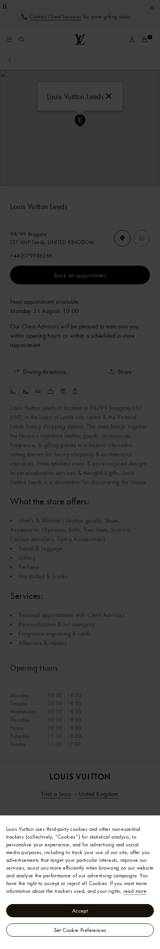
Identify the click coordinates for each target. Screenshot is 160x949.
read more (135, 890)
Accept (80, 910)
